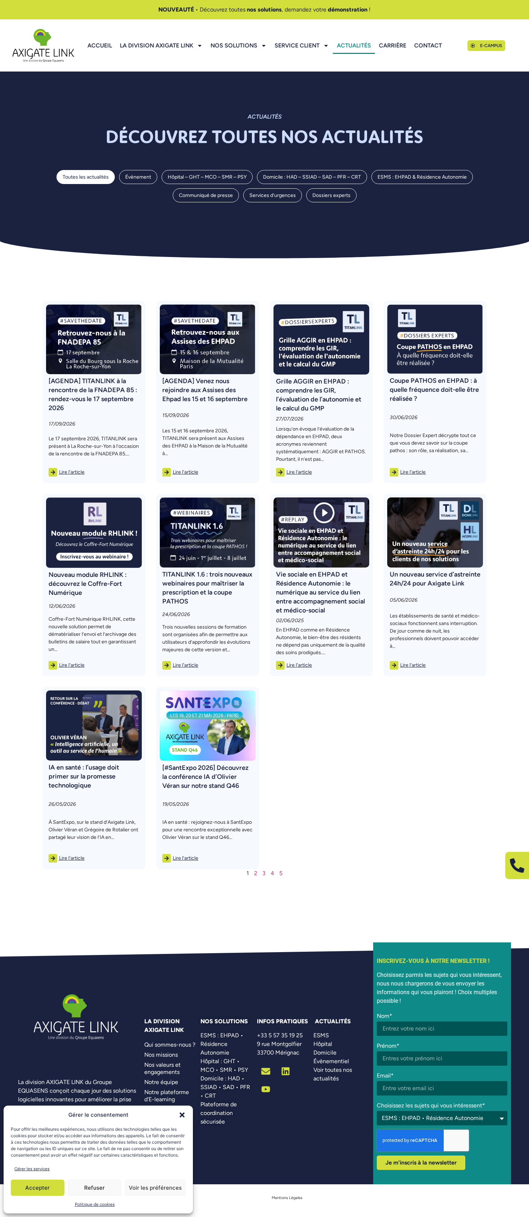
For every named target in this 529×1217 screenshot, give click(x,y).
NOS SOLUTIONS (234, 45)
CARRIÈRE (392, 45)
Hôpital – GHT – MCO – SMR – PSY (207, 177)
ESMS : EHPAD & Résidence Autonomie (422, 177)
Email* (385, 1075)
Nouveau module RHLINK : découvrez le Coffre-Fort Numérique (88, 584)
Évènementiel (331, 1061)
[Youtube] (266, 1089)
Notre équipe (161, 1082)
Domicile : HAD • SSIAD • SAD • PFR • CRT (225, 1087)
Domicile (324, 1052)
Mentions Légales (287, 1197)
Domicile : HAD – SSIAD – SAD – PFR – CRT (312, 177)
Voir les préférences (155, 1187)
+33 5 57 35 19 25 (280, 1035)
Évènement (138, 177)
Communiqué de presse (206, 195)
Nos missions (161, 1054)
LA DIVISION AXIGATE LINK (156, 45)
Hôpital (322, 1044)
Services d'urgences (272, 195)
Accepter (37, 1187)
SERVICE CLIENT (297, 45)
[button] (182, 1115)
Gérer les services (32, 1168)
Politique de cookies (95, 1204)
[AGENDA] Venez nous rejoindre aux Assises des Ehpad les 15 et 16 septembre (205, 390)
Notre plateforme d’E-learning (166, 1096)
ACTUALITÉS (354, 45)
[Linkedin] (286, 1071)
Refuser (94, 1187)
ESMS (321, 1035)
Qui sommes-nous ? (169, 1044)
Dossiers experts (331, 195)
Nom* (384, 1015)
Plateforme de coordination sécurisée (218, 1113)
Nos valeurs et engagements (162, 1068)
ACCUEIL (99, 45)
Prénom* (388, 1045)
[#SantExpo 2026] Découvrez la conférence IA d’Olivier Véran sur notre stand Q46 (205, 777)
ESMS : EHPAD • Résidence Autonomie (221, 1044)
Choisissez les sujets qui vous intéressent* (431, 1105)
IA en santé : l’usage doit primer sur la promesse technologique (84, 776)
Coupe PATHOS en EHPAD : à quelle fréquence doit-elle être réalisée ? (434, 390)
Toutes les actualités (86, 177)
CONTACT (428, 45)
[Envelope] (266, 1071)
